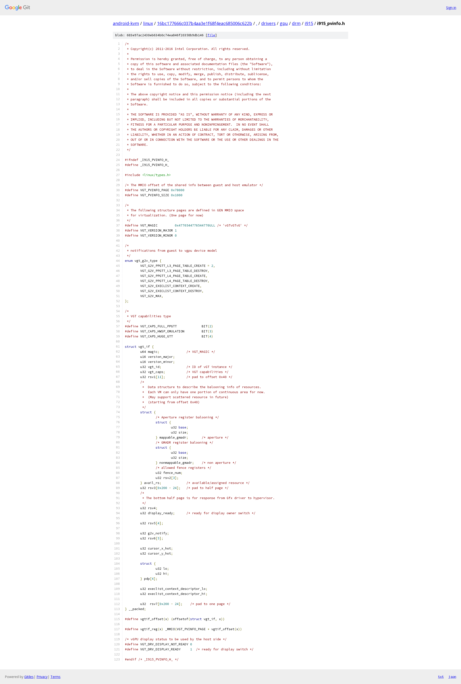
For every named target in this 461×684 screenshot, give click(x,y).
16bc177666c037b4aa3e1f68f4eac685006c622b (204, 23)
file (211, 35)
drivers (268, 23)
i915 (309, 23)
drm (296, 23)
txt (441, 676)
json (452, 676)
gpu (284, 23)
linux (148, 23)
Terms (55, 676)
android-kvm (126, 23)
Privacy (42, 676)
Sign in (451, 7)
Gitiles (29, 676)
